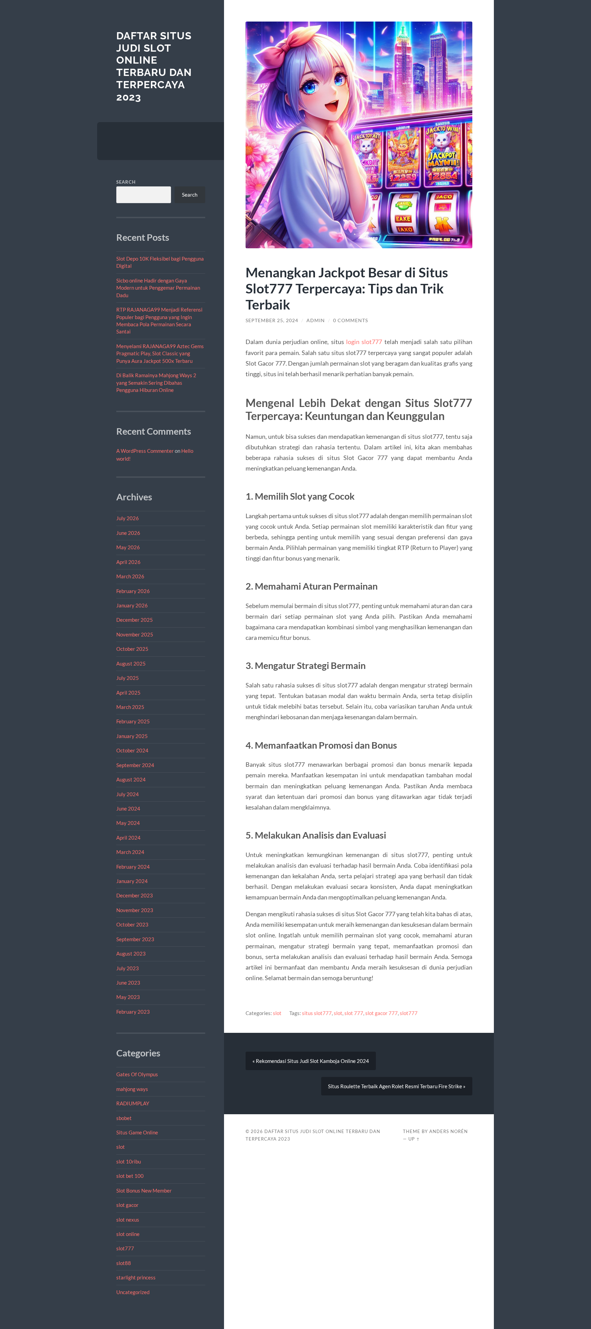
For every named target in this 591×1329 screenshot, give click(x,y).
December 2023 (134, 895)
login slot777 (364, 341)
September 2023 (135, 939)
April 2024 (128, 837)
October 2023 (132, 924)
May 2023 (128, 997)
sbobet (124, 1118)
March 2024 (130, 852)
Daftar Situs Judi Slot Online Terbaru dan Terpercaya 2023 (154, 66)
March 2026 (130, 576)
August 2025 (131, 663)
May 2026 (128, 547)
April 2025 (128, 692)
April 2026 (128, 562)
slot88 (123, 1263)
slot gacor (127, 1205)
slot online (128, 1234)
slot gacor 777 (381, 1013)
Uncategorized (132, 1292)
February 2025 (133, 721)
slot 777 (353, 1013)
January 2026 (132, 605)
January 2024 (132, 881)
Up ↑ (414, 1139)
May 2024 (128, 823)
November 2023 (134, 910)
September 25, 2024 (272, 320)
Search (126, 182)
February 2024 (133, 867)
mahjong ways (132, 1089)
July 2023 (127, 968)
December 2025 (134, 620)
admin (315, 320)
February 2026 (133, 591)
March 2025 (130, 707)
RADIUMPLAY (132, 1103)
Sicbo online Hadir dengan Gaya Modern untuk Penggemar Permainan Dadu (158, 287)
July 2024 (127, 794)
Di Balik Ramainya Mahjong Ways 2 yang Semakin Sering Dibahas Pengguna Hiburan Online (156, 382)
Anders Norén (448, 1131)
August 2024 (131, 779)
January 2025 (132, 736)
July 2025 (127, 678)
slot (120, 1147)
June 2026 (128, 533)
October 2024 (132, 750)
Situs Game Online (137, 1132)
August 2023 (131, 953)
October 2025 (132, 649)
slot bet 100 (130, 1176)
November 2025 (134, 634)
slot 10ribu (128, 1161)
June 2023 (128, 982)
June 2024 (128, 808)
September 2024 (135, 765)
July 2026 (127, 518)
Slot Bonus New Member (144, 1190)
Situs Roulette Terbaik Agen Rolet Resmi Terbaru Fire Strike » (396, 1086)
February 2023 (133, 1012)
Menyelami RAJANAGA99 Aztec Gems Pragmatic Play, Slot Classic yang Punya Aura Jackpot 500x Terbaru (160, 353)
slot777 (125, 1248)
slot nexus (127, 1219)
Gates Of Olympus (137, 1074)
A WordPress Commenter (145, 451)
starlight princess (136, 1277)
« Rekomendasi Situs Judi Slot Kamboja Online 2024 (310, 1061)
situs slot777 (317, 1013)
